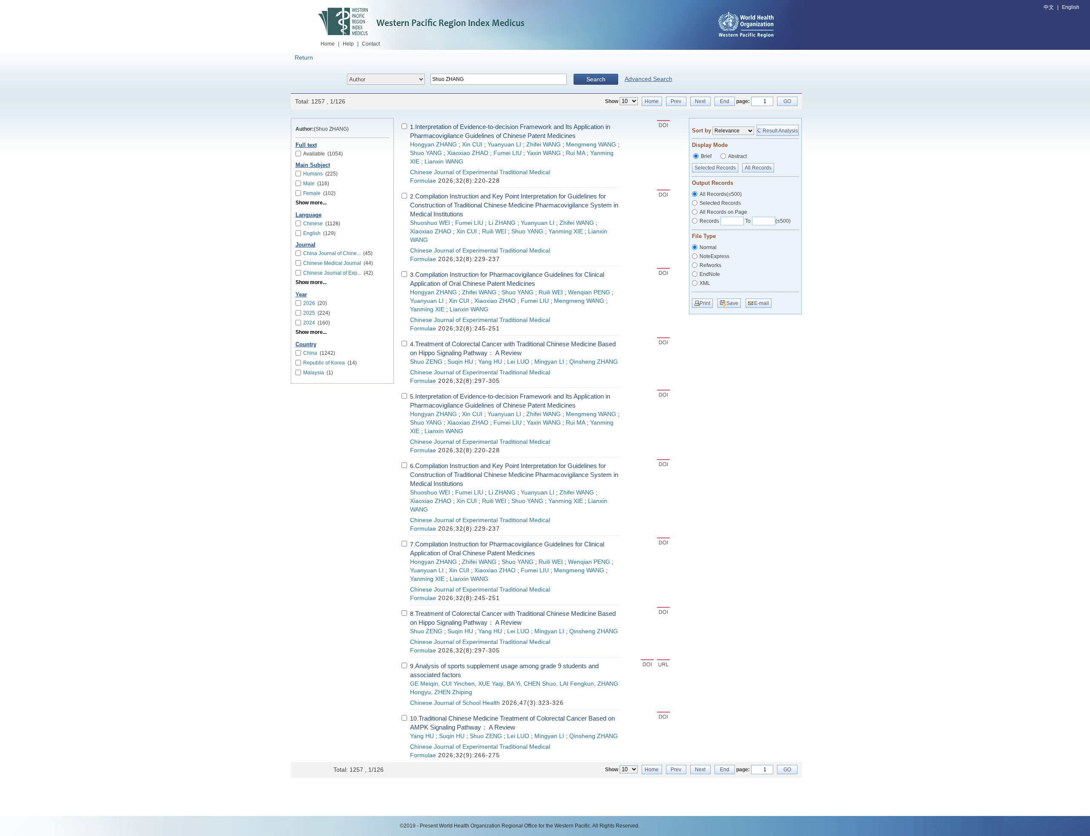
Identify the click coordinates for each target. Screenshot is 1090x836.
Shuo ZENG (426, 362)
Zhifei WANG (543, 144)
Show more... (311, 203)
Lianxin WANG (444, 161)
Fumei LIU (507, 153)
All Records (758, 168)
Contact (371, 44)
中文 (1049, 7)
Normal (708, 247)
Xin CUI (472, 144)
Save (732, 303)
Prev (676, 101)
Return (304, 57)
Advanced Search (648, 78)
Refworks (710, 265)
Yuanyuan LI (504, 144)
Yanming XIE (565, 231)
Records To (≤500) (745, 221)
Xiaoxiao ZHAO (467, 153)
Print (705, 303)
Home (328, 44)
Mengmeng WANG (591, 144)
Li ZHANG (502, 223)
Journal (305, 245)
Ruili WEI (494, 231)
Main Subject (312, 165)
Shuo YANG (426, 153)
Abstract (737, 156)
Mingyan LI (549, 362)
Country (305, 345)
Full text (306, 145)
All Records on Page (723, 212)
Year (301, 295)
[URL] (663, 664)
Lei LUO (518, 362)
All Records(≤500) (721, 194)
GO (787, 101)
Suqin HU (460, 362)
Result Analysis (780, 131)
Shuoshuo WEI (430, 223)
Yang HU (490, 362)
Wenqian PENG (589, 292)
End (724, 101)
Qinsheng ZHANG (593, 362)
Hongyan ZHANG (433, 144)
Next (700, 101)
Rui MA (575, 153)
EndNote (710, 274)
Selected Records (715, 168)
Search (595, 79)
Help (348, 44)
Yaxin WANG (544, 153)
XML (705, 283)
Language (308, 215)
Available (323, 154)
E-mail (761, 303)
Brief (706, 156)
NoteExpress (714, 256)
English (1070, 7)
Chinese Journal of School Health (455, 703)
